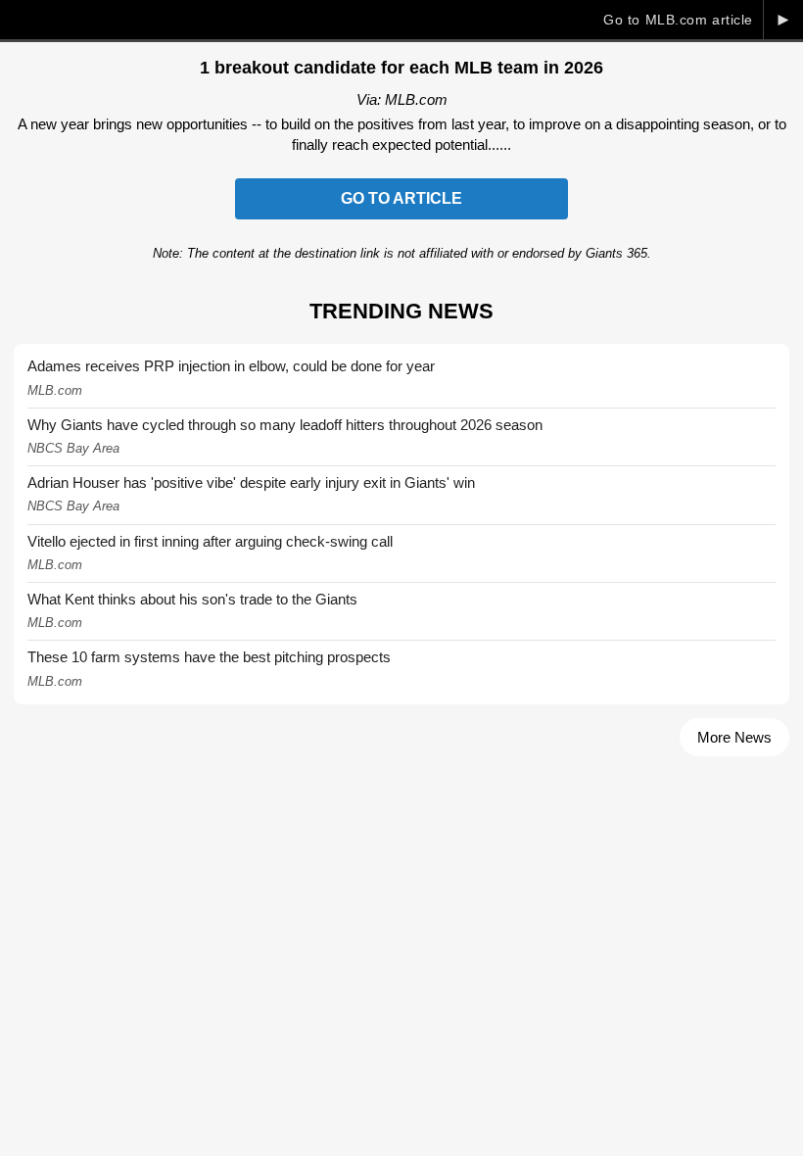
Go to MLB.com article (678, 19)
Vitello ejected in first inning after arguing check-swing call (210, 541)
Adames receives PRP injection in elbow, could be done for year (231, 366)
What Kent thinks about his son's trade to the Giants (192, 599)
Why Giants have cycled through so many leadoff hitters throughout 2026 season (285, 424)
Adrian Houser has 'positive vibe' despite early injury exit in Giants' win (251, 482)
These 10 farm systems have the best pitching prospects (209, 657)
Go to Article (401, 198)
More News (734, 737)
